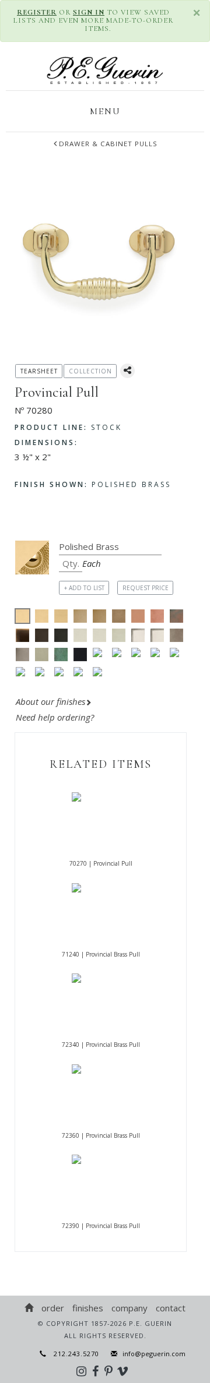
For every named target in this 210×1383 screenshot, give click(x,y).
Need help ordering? (56, 717)
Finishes (87, 1308)
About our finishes (50, 701)
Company (129, 1308)
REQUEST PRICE (146, 588)
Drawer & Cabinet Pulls (108, 143)
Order (52, 1308)
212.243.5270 (73, 1353)
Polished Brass (93, 484)
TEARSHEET (39, 371)
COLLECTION (90, 371)
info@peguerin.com (154, 1353)
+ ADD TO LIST (84, 588)
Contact (171, 1308)
